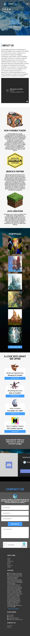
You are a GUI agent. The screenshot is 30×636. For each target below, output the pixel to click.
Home (8, 558)
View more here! (15, 347)
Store (9, 562)
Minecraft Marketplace (15, 619)
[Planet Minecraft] (7, 9)
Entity (13, 4)
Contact (10, 565)
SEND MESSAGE (15, 524)
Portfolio (10, 561)
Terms (9, 567)
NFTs (8, 564)
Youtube (11, 615)
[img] (27, 3)
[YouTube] (3, 9)
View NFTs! (15, 431)
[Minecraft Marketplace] (10, 9)
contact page (14, 443)
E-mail (9, 627)
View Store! (15, 378)
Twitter (10, 616)
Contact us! (15, 396)
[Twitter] (5, 9)
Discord (9, 626)
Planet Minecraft (13, 618)
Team (8, 560)
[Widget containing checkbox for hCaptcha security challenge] (15, 545)
